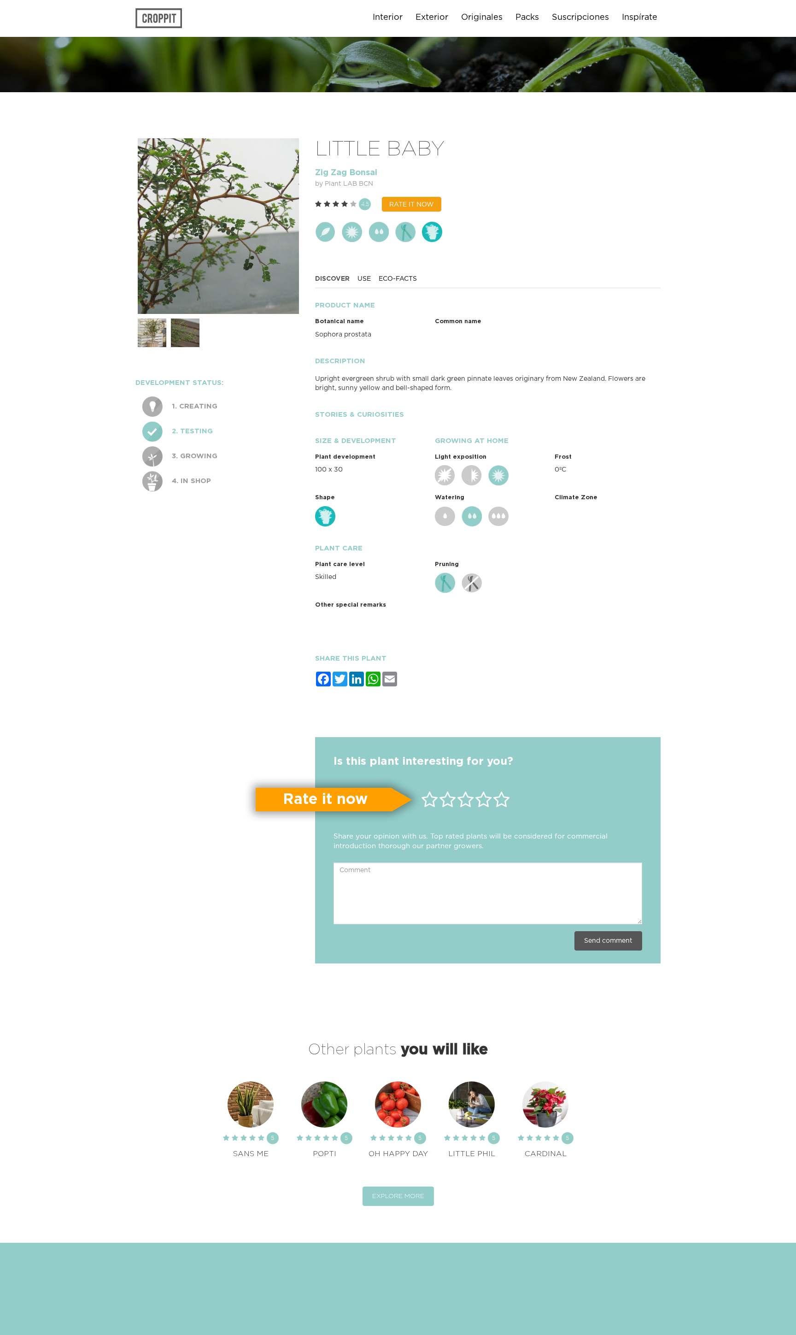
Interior (388, 17)
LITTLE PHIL (471, 1154)
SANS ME (251, 1154)
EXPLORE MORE (398, 1196)
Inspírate (639, 17)
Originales (482, 17)
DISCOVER (332, 279)
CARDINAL (546, 1154)
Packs (527, 17)
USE (364, 279)
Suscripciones (580, 17)
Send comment (608, 941)
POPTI (324, 1154)
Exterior (432, 17)
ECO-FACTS (398, 279)
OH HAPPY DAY (398, 1154)
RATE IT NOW (411, 204)
